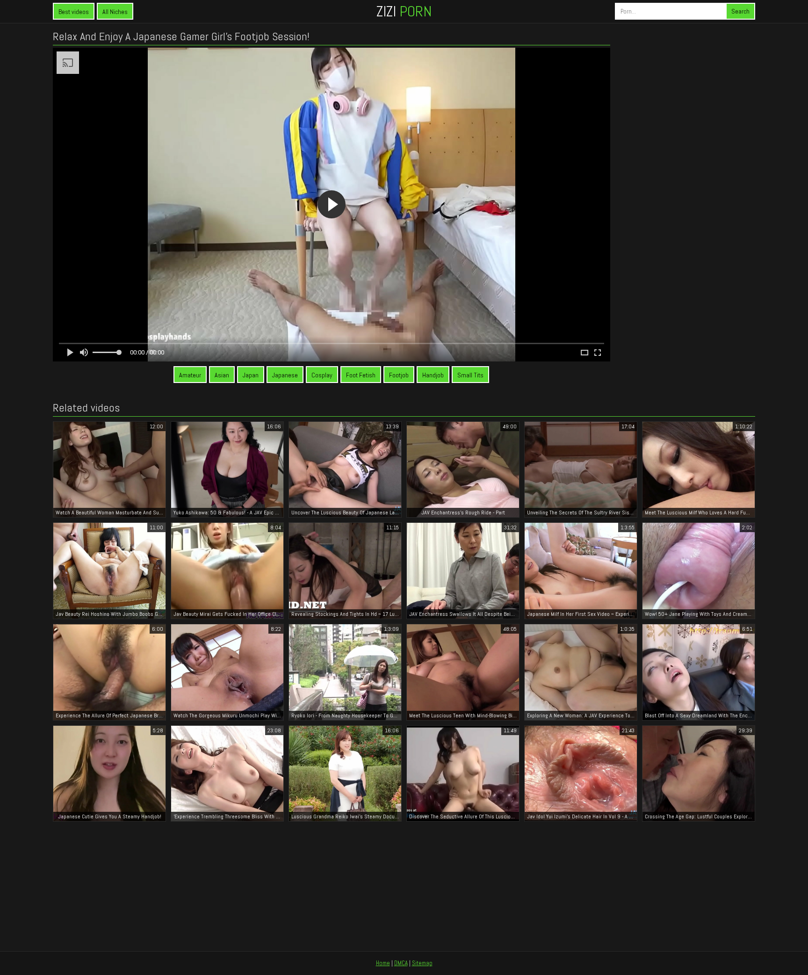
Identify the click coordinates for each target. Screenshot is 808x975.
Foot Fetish (360, 375)
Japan (251, 375)
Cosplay (321, 375)
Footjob (399, 375)
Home (383, 963)
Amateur (190, 375)
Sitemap (422, 963)
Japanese (285, 375)
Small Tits (470, 375)
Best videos (73, 11)
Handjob (433, 375)
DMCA (401, 963)
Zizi (404, 11)
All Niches (115, 11)
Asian (222, 375)
